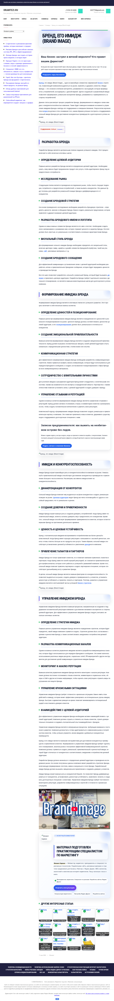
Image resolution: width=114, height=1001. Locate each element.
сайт (45, 251)
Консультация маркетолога (63, 894)
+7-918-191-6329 (70, 10)
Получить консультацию (65, 888)
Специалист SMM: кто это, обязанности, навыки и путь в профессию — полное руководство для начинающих (18, 71)
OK (57, 999)
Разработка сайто (99, 894)
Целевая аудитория (60, 497)
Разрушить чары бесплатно (53, 75)
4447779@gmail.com (97, 10)
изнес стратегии (84, 583)
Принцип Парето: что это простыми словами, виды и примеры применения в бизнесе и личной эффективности (18, 63)
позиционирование (63, 324)
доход (87, 544)
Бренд (41, 83)
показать (59, 129)
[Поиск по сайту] (107, 18)
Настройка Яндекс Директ (82, 894)
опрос (45, 111)
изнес (100, 83)
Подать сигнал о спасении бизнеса (56, 446)
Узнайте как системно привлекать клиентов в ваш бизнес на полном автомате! (27, 2)
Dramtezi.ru (11, 10)
